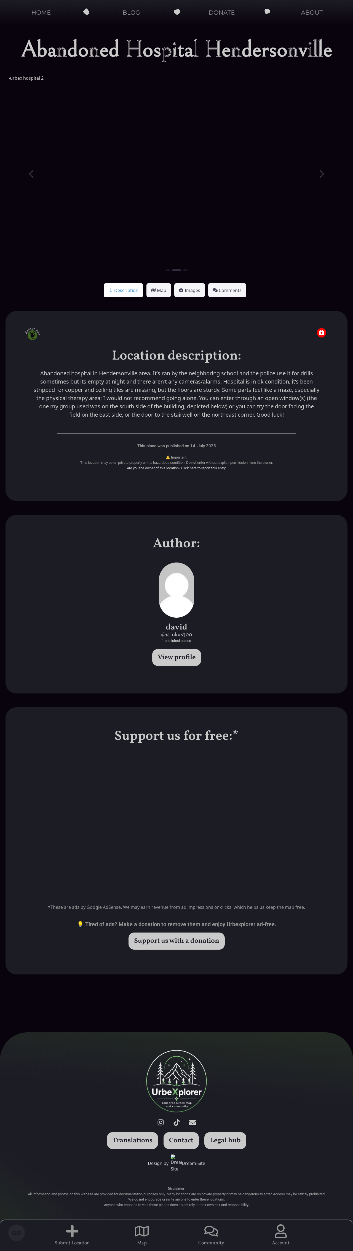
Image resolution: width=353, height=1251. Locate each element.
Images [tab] (192, 290)
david (176, 627)
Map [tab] (161, 290)
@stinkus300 (176, 634)
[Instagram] (160, 1122)
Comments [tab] (230, 290)
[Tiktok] (176, 1122)
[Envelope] (192, 1122)
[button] (31, 174)
